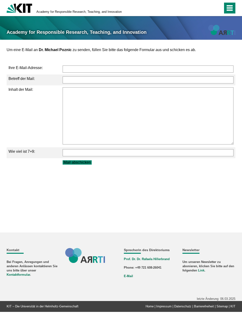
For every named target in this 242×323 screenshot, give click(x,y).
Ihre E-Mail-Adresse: (26, 68)
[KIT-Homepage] (19, 7)
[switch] (209, 8)
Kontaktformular (18, 274)
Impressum (164, 306)
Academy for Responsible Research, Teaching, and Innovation (79, 11)
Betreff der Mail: (22, 79)
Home (150, 306)
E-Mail (128, 276)
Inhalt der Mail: (21, 89)
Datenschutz (182, 306)
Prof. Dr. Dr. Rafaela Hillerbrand (147, 259)
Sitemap (222, 306)
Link (201, 270)
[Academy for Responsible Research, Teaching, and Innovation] (221, 30)
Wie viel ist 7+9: (22, 151)
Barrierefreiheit (204, 306)
